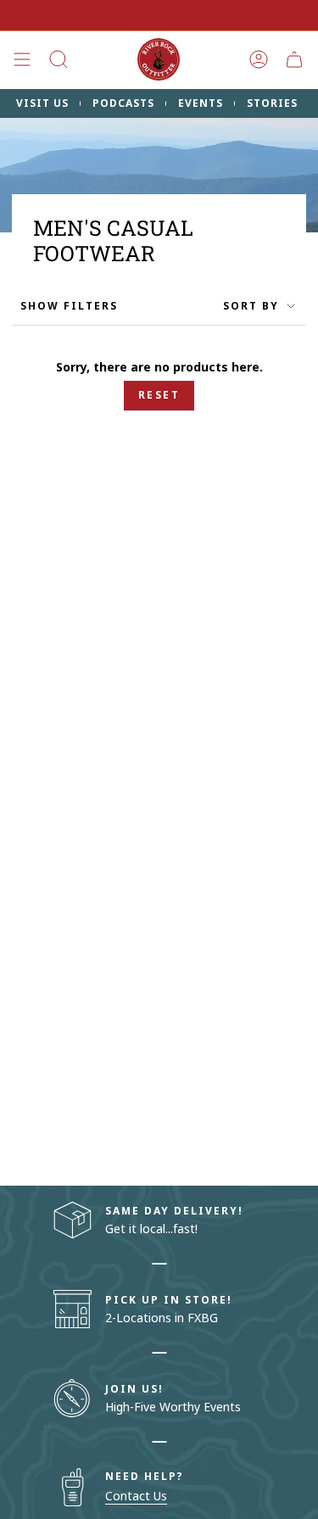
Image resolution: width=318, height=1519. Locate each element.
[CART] (294, 59)
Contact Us (136, 1496)
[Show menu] (22, 59)
